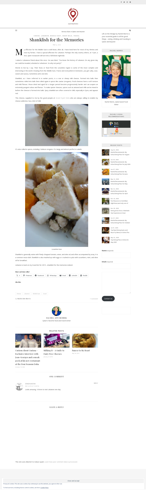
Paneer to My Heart (81, 350)
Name (107, 250)
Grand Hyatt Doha (63, 98)
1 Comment (94, 299)
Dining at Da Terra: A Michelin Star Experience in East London (120, 212)
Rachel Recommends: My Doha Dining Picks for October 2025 (120, 221)
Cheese (37, 36)
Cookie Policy (44, 488)
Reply (96, 383)
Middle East (55, 36)
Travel (76, 36)
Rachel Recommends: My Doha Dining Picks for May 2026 (119, 182)
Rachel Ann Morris (24, 299)
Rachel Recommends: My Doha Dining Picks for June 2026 (119, 173)
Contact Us (108, 299)
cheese (19, 294)
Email (107, 262)
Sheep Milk (67, 36)
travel (45, 294)
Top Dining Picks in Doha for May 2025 (120, 241)
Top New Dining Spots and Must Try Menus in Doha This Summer (120, 231)
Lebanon (45, 36)
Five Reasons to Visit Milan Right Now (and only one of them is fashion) (119, 202)
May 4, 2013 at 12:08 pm (32, 386)
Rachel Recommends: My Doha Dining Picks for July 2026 (120, 163)
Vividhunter (30, 384)
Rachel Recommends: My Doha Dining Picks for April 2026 (119, 192)
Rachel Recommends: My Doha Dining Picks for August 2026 (120, 153)
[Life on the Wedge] (73, 16)
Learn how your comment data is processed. (61, 462)
